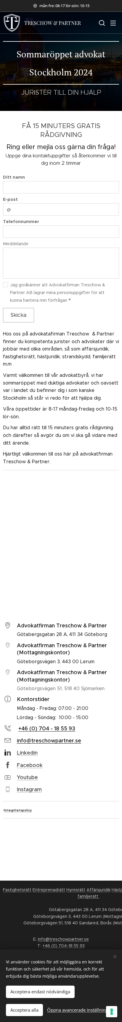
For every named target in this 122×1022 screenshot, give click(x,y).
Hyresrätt (75, 889)
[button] (101, 22)
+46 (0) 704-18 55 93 (63, 945)
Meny (113, 23)
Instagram (29, 789)
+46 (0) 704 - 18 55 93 (46, 728)
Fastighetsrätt (17, 889)
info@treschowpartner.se (63, 939)
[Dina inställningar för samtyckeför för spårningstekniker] (111, 1011)
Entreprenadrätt (49, 889)
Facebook (30, 765)
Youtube (27, 777)
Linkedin (27, 753)
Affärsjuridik (98, 889)
